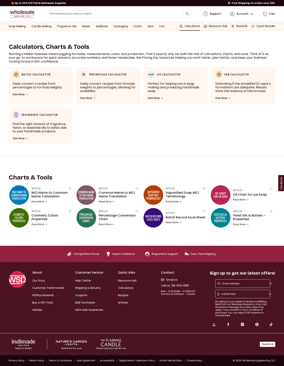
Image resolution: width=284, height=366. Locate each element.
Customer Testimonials (48, 288)
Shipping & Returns (87, 288)
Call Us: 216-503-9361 (175, 285)
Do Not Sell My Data (171, 360)
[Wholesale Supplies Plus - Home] (22, 14)
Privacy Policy (17, 360)
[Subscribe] (270, 283)
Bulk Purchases (85, 302)
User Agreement (86, 360)
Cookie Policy (194, 360)
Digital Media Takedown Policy (137, 360)
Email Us (171, 279)
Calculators (125, 288)
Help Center (83, 280)
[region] (142, 3)
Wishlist (37, 310)
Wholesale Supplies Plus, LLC (258, 360)
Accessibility (107, 360)
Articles (123, 302)
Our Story (38, 280)
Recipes (123, 295)
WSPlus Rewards (43, 295)
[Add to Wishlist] (69, 188)
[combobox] (119, 14)
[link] (214, 325)
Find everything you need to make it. (71, 13)
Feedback (267, 344)
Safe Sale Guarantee (89, 310)
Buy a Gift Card (42, 302)
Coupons (81, 295)
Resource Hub (127, 280)
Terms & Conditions (60, 360)
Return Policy (36, 360)
